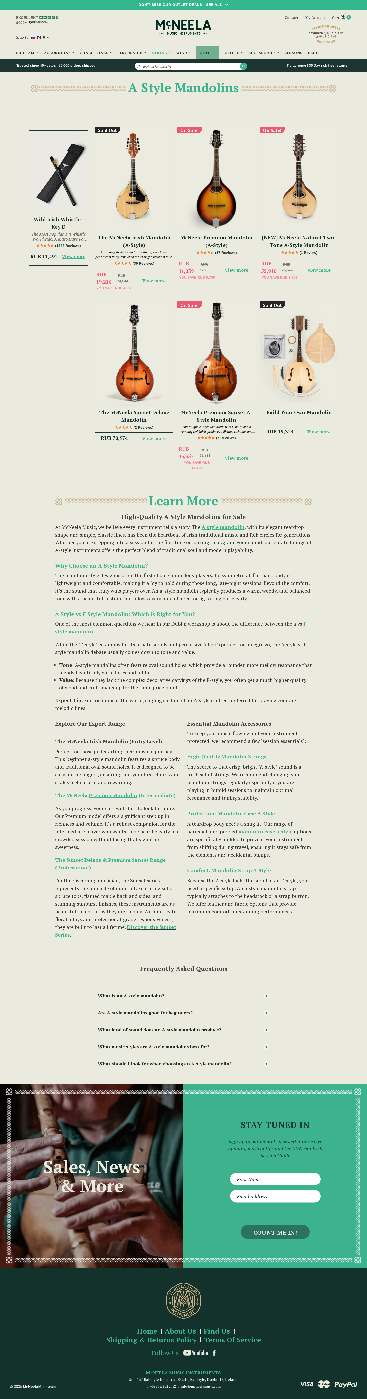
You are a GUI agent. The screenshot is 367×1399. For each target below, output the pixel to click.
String (160, 52)
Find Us (217, 1331)
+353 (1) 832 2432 (163, 1386)
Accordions (58, 52)
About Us (180, 1331)
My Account (315, 18)
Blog (313, 52)
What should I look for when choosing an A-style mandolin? (182, 1064)
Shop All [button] (26, 52)
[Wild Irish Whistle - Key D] (58, 173)
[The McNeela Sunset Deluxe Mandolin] (134, 353)
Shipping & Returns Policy (151, 1340)
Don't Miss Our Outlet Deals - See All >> (183, 5)
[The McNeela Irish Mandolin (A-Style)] (134, 179)
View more (73, 256)
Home (147, 1331)
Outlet (207, 52)
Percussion (130, 52)
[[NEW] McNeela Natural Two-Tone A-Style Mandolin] (299, 179)
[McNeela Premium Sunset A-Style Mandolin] (216, 353)
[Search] (243, 66)
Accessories (262, 52)
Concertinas (95, 52)
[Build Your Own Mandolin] (299, 353)
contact (291, 17)
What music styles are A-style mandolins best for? (182, 1047)
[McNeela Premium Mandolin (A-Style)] (216, 179)
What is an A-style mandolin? (182, 996)
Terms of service (232, 1340)
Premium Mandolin (113, 795)
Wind (182, 52)
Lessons (294, 52)
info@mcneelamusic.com (201, 1386)
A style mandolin (223, 527)
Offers (233, 52)
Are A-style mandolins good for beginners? (182, 1013)
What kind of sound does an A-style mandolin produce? (182, 1030)
